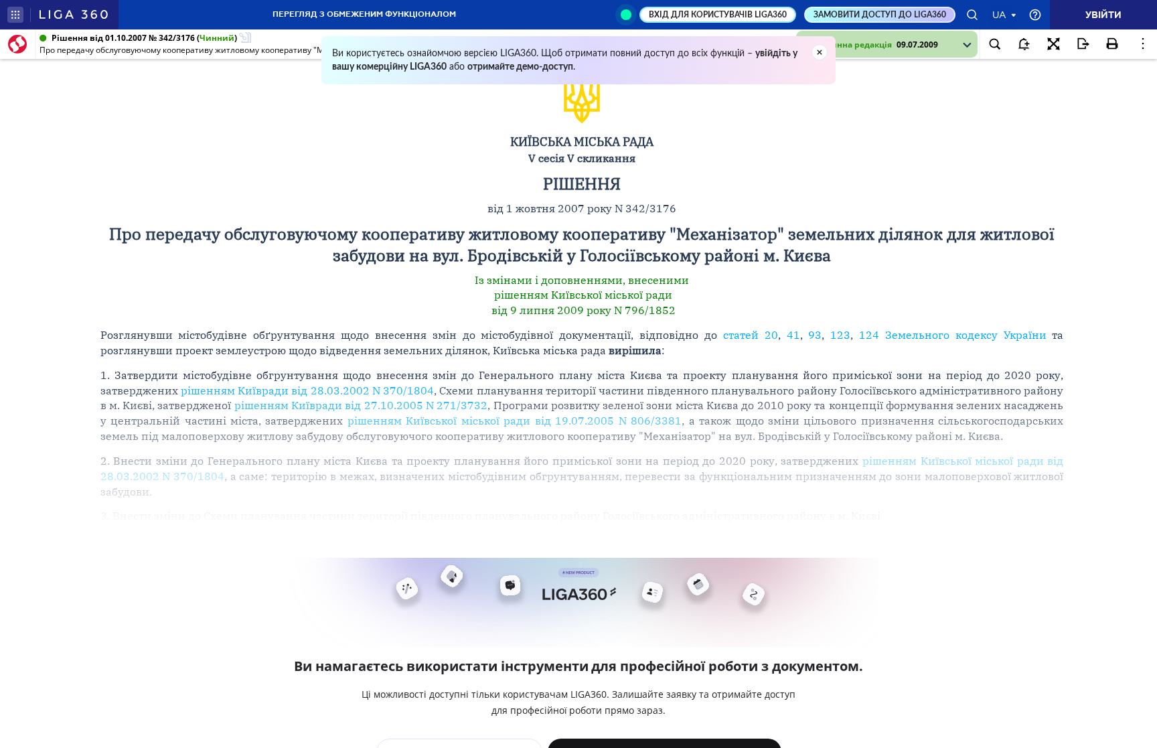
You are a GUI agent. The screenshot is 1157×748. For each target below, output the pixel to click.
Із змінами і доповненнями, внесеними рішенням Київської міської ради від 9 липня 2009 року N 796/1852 (582, 295)
